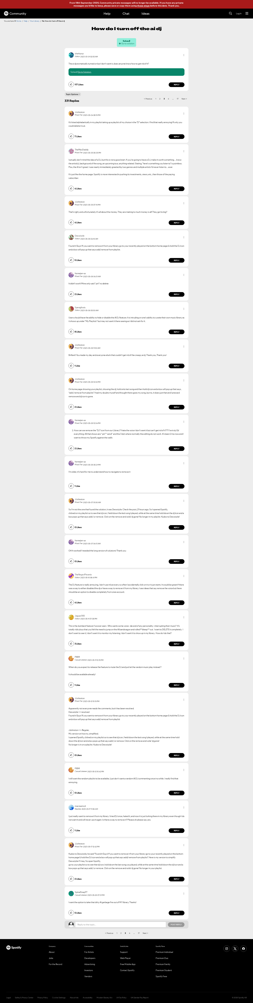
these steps (143, 5)
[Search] (230, 13)
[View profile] (71, 54)
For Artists (89, 952)
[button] (184, 55)
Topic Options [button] (72, 94)
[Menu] (247, 13)
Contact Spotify (127, 970)
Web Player (125, 958)
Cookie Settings (59, 997)
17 (177, 98)
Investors (88, 970)
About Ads (74, 997)
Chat (126, 13)
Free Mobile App (127, 964)
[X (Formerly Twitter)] (235, 948)
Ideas (145, 13)
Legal (8, 997)
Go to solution (127, 43)
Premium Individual (164, 952)
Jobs (51, 958)
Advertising (89, 964)
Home (18, 21)
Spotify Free (161, 976)
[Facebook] (243, 948)
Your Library (35, 21)
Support (124, 952)
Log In (238, 13)
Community (17, 13)
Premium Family (163, 964)
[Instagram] (226, 948)
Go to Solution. (84, 72)
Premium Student (164, 970)
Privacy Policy (42, 997)
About (52, 952)
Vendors (88, 976)
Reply (176, 84)
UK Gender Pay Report (140, 997)
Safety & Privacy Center (24, 997)
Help (107, 13)
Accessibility (88, 997)
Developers (89, 958)
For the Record (55, 964)
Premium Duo (162, 958)
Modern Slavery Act (104, 997)
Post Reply (176, 924)
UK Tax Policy (121, 997)
